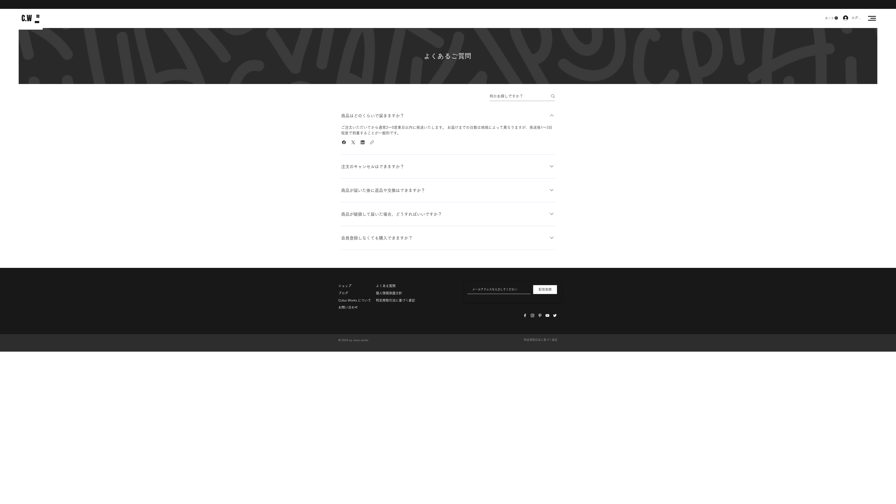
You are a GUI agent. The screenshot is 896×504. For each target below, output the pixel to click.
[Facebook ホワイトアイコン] (525, 315)
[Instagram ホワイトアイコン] (532, 315)
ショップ (344, 285)
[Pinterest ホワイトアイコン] (540, 315)
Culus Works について (354, 300)
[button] (831, 18)
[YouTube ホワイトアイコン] (547, 315)
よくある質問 (386, 285)
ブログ (343, 293)
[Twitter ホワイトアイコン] (555, 315)
